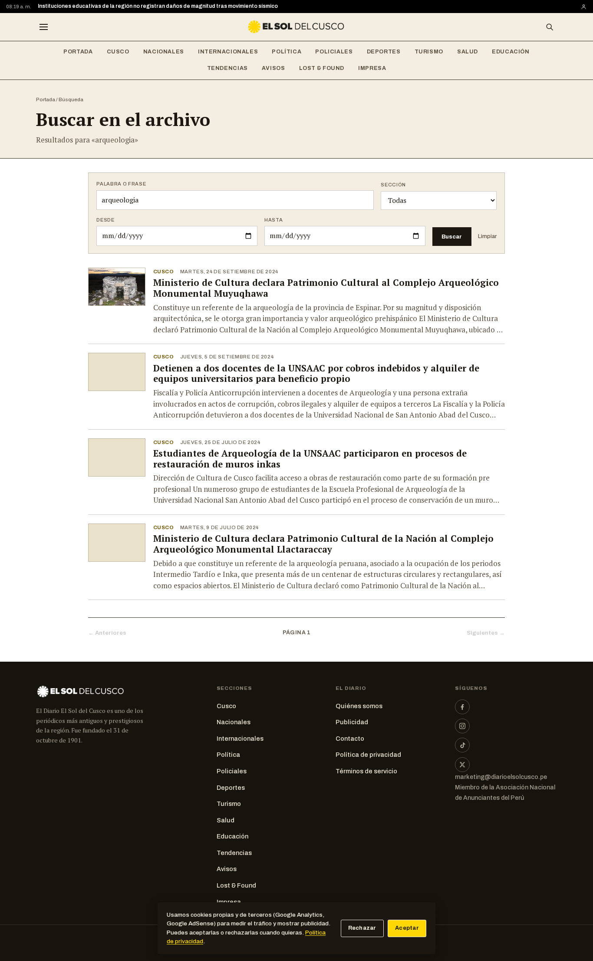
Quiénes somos (359, 706)
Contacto (350, 738)
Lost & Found (322, 68)
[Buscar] (549, 27)
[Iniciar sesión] (583, 6)
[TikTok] (462, 745)
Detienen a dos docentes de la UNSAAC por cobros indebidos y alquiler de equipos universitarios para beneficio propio (316, 373)
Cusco (118, 52)
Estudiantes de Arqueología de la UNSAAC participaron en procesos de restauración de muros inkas (310, 458)
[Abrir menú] (43, 27)
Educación (511, 52)
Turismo (429, 52)
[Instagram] (462, 726)
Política (286, 52)
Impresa (372, 68)
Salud (467, 52)
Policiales (334, 52)
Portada (77, 52)
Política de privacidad (368, 754)
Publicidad (352, 722)
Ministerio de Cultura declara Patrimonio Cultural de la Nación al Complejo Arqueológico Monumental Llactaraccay (323, 544)
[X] (462, 764)
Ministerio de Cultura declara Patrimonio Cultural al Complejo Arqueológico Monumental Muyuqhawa (326, 288)
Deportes (384, 52)
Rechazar (362, 928)
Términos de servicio (366, 771)
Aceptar (407, 928)
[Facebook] (462, 706)
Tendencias (227, 68)
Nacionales (163, 52)
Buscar (451, 236)
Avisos (273, 68)
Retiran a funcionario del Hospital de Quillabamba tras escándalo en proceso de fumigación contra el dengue (178, 7)
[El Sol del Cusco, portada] (296, 27)
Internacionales (228, 52)
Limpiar (487, 236)
